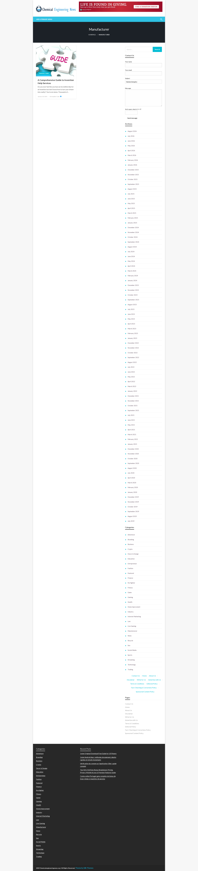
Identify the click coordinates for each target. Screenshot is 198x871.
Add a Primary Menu (44, 19)
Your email (128, 70)
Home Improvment (134, 607)
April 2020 (131, 478)
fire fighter (131, 583)
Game (130, 592)
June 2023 (131, 314)
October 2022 (132, 353)
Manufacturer (44, 73)
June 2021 (131, 420)
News (129, 636)
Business (131, 544)
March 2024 (132, 271)
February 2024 (133, 276)
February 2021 (133, 439)
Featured (131, 573)
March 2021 (132, 434)
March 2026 (132, 155)
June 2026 (131, 141)
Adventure (131, 535)
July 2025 (131, 194)
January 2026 (132, 165)
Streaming (131, 660)
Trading (130, 669)
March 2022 (132, 386)
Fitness (130, 588)
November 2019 (133, 502)
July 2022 (131, 367)
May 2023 (131, 319)
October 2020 (132, 458)
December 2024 (133, 227)
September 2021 (133, 410)
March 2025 (132, 213)
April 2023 (131, 324)
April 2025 (131, 208)
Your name (128, 62)
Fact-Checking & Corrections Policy (144, 688)
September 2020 (133, 463)
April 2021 (131, 430)
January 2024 (132, 280)
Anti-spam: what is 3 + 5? (133, 109)
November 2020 (133, 454)
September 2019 (133, 511)
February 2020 (133, 487)
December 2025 (133, 170)
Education (131, 559)
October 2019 (132, 507)
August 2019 (132, 516)
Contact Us (136, 676)
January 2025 (132, 223)
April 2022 (131, 381)
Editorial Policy (152, 684)
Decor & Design (133, 554)
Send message (132, 118)
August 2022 (132, 362)
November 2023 (133, 290)
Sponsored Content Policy (145, 692)
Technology (132, 665)
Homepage (92, 35)
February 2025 (133, 218)
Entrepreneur (132, 564)
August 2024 (132, 247)
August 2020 (132, 468)
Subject (127, 78)
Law (129, 621)
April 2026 (131, 150)
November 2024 (133, 232)
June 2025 (131, 199)
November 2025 (133, 175)
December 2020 (133, 449)
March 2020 (132, 483)
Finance (130, 578)
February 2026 (133, 160)
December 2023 (133, 285)
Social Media (132, 650)
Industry (130, 612)
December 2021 (133, 396)
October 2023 (132, 295)
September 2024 (133, 242)
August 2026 (132, 131)
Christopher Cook (55, 96)
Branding (131, 539)
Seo (129, 645)
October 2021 (132, 405)
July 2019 (131, 521)
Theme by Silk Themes (84, 868)
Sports (130, 655)
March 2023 (132, 329)
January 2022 (132, 391)
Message (128, 88)
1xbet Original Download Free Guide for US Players (98, 753)
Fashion (130, 568)
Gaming (130, 597)
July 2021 (131, 415)
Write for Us (141, 680)
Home (144, 676)
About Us (152, 676)
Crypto (130, 549)
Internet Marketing (134, 616)
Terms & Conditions (137, 684)
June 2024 (131, 256)
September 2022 (133, 357)
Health (130, 602)
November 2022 (133, 348)
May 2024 (131, 261)
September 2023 (133, 300)
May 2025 (131, 203)
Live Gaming (132, 626)
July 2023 (131, 309)
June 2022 (131, 372)
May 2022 (131, 377)
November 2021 (133, 401)
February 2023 (133, 333)
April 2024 (131, 266)
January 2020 (132, 492)
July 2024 (131, 251)
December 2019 (133, 497)
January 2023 (132, 338)
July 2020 (131, 473)
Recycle (130, 640)
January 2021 (132, 444)
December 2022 (133, 343)
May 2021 (131, 425)
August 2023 (132, 304)
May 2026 (131, 146)
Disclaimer (130, 680)
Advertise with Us (154, 680)
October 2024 (132, 237)
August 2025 (132, 189)
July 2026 (131, 136)
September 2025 (133, 184)
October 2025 (132, 179)
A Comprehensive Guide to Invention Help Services (56, 81)
